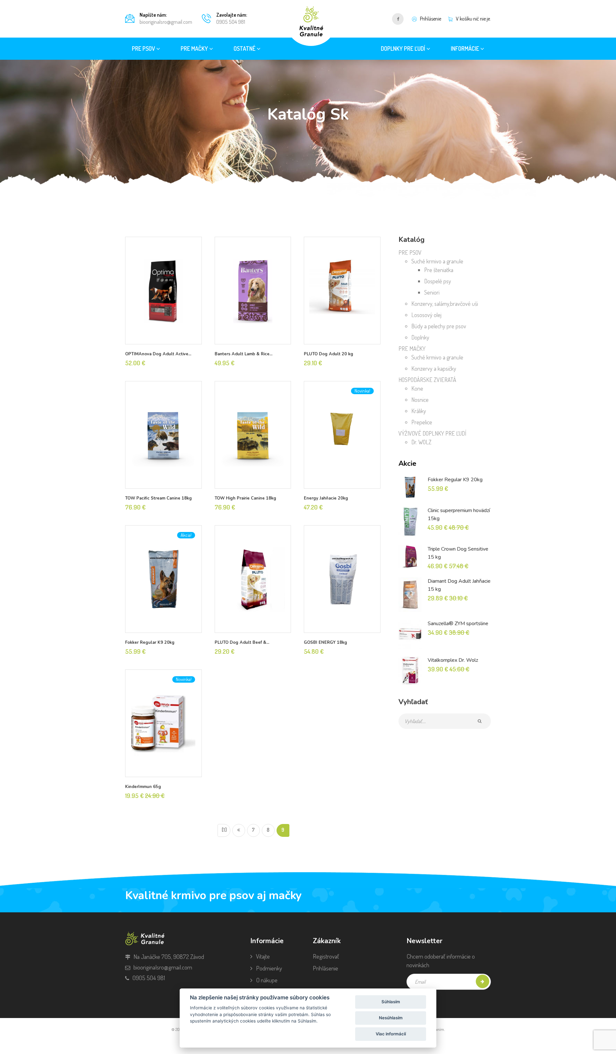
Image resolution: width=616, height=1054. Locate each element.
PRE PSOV (410, 252)
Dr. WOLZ (421, 442)
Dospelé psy (437, 281)
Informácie (465, 48)
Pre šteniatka (438, 269)
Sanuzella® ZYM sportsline (458, 623)
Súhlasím (390, 1001)
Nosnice (420, 399)
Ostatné (245, 48)
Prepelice (421, 422)
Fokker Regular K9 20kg (455, 479)
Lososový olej (426, 314)
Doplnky (420, 337)
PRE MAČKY (411, 348)
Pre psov (144, 48)
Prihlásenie (325, 968)
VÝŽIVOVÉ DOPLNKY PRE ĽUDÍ (432, 433)
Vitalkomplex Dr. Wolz (453, 660)
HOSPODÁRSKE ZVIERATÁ (427, 379)
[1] (224, 830)
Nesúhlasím (391, 1017)
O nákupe (267, 980)
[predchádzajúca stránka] (238, 830)
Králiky (418, 410)
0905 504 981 (230, 21)
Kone (417, 388)
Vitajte (263, 956)
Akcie (407, 463)
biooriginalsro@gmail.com (166, 21)
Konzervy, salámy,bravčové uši (444, 303)
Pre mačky (195, 48)
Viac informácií (391, 1033)
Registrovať (326, 956)
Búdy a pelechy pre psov (438, 326)
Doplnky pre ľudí (403, 48)
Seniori (432, 292)
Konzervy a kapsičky (433, 368)
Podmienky (269, 968)
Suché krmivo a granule (437, 261)
